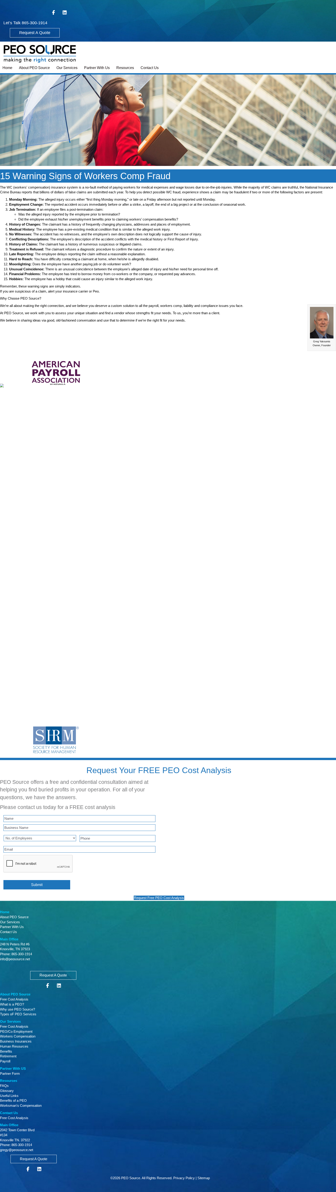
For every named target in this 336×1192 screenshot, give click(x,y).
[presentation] (38, 864)
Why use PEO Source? (17, 1009)
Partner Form (10, 1073)
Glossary (7, 1091)
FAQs (4, 1086)
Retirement (8, 1056)
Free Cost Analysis (14, 999)
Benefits (6, 1051)
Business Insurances (16, 1041)
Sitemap (203, 1178)
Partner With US (13, 1068)
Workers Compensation (17, 1036)
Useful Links (9, 1096)
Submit (37, 885)
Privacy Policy (184, 1178)
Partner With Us (97, 68)
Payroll (5, 1061)
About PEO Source (34, 68)
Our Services (66, 68)
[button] (35, 32)
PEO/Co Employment (16, 1031)
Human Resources (14, 1046)
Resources (125, 68)
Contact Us (150, 68)
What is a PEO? (12, 1004)
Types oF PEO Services (18, 1014)
